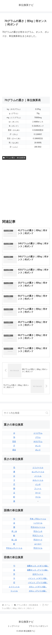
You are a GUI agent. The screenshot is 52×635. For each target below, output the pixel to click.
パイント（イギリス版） (38, 578)
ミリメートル (37, 467)
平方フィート (37, 536)
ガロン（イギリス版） (38, 587)
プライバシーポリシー (38, 626)
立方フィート (37, 574)
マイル (38, 497)
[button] (47, 413)
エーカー (37, 544)
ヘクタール (37, 523)
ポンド (38, 450)
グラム (38, 437)
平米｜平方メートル (38, 519)
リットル (14, 591)
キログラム (37, 441)
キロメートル (37, 480)
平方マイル (37, 548)
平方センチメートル (14, 548)
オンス (38, 446)
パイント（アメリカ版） (38, 582)
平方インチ (37, 531)
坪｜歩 (14, 531)
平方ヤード (37, 540)
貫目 (14, 450)
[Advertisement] (26, 67)
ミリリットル (14, 587)
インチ (38, 484)
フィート (37, 489)
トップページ (13, 626)
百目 (14, 441)
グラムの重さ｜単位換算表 (15, 158)
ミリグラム (37, 433)
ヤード (38, 493)
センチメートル (38, 472)
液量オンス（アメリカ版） (38, 570)
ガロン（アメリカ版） (38, 591)
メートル (37, 476)
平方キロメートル (38, 527)
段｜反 (14, 540)
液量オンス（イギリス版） (38, 566)
